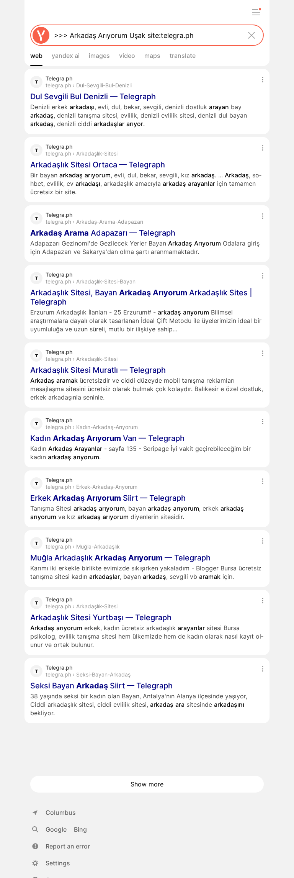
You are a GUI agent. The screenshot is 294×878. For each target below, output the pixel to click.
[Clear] (251, 35)
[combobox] (145, 35)
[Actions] (263, 79)
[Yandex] (41, 35)
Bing (80, 829)
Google (56, 829)
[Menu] (256, 12)
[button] (61, 846)
